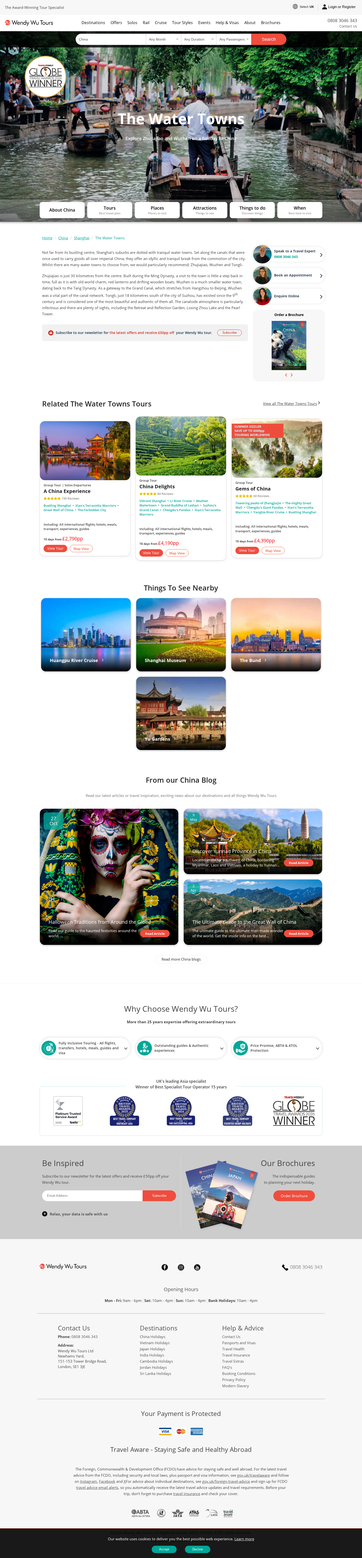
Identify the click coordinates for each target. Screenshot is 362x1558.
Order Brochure (294, 1195)
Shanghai (81, 237)
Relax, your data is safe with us (79, 1214)
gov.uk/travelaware (253, 1475)
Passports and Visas (239, 1342)
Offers (116, 22)
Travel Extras (233, 1361)
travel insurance (186, 1493)
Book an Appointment (293, 275)
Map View (81, 548)
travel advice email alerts (97, 1487)
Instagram (181, 1267)
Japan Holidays (152, 1348)
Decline (197, 1549)
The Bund (250, 660)
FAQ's (227, 1367)
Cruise (161, 22)
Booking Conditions (238, 1373)
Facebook (165, 1267)
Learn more (244, 1538)
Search (269, 39)
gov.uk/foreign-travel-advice (226, 1481)
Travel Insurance (236, 1355)
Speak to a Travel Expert (294, 251)
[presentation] (286, 374)
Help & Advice (243, 1328)
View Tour (55, 548)
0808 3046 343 (342, 20)
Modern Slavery (235, 1385)
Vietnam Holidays (155, 1342)
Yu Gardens (157, 739)
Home (47, 237)
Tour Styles (182, 22)
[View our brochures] (289, 345)
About (250, 22)
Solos (132, 22)
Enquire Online (286, 296)
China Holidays (152, 1336)
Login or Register (342, 7)
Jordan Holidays (153, 1367)
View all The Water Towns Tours (290, 403)
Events (204, 22)
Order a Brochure (289, 314)
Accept (164, 1549)
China (63, 237)
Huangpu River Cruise (74, 660)
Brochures (270, 22)
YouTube (197, 1267)
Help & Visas (227, 22)
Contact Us (348, 26)
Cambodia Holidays (156, 1361)
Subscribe (229, 332)
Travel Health (233, 1348)
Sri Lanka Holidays (155, 1373)
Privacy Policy (234, 1379)
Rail (146, 22)
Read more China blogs (181, 959)
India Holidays (152, 1355)
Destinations (93, 22)
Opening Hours (181, 1289)
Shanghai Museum (165, 660)
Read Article (155, 933)
